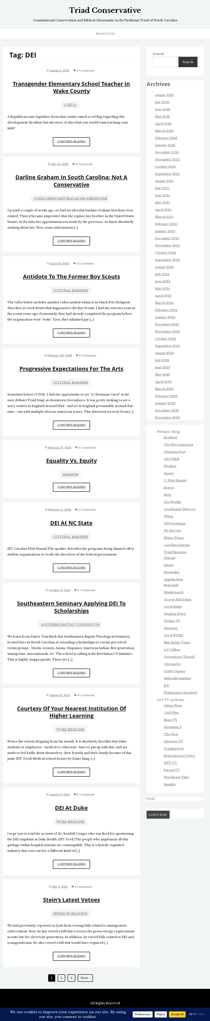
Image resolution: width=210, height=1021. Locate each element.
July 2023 (162, 360)
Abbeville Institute (177, 678)
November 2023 (167, 331)
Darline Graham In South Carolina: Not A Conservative (71, 180)
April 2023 (163, 382)
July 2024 (162, 274)
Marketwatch (173, 592)
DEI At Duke (71, 807)
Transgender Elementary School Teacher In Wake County (71, 87)
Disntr (168, 565)
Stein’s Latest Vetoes (71, 899)
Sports (169, 473)
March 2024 (164, 303)
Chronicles (172, 664)
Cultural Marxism (70, 290)
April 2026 (163, 124)
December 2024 (167, 238)
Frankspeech (174, 748)
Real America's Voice (179, 756)
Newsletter (105, 33)
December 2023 (167, 324)
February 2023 (166, 396)
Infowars (171, 628)
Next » (85, 978)
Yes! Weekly (172, 502)
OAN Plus (171, 713)
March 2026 (164, 131)
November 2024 (167, 245)
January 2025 (165, 231)
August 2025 (164, 181)
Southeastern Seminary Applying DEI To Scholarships (71, 606)
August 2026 (164, 95)
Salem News (173, 705)
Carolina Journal (176, 545)
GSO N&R (171, 459)
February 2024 (166, 310)
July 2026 (162, 102)
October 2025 (165, 167)
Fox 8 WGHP (173, 635)
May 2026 (162, 116)
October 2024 (165, 253)
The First (171, 734)
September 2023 (167, 346)
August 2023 (164, 353)
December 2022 (167, 410)
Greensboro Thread (179, 657)
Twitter (169, 621)
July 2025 (162, 188)
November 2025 (167, 159)
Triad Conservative (105, 10)
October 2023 (165, 339)
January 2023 (165, 403)
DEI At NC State (71, 523)
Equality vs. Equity (71, 460)
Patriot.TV (172, 770)
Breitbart (170, 437)
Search (158, 54)
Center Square (175, 671)
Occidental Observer (179, 509)
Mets (167, 495)
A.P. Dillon (172, 650)
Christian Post (174, 452)
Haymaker (172, 572)
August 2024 (164, 267)
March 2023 (164, 389)
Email (151, 798)
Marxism (70, 474)
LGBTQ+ (70, 105)
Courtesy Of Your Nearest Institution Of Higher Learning (71, 712)
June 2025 (162, 195)
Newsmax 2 (172, 727)
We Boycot (172, 531)
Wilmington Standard (180, 693)
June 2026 (162, 109)
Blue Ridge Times (177, 642)
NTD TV (170, 763)
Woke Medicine (70, 729)
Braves (169, 488)
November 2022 (167, 417)
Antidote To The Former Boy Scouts (71, 276)
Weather (170, 466)
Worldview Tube (176, 777)
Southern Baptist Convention (70, 625)
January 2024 (165, 317)
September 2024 (167, 260)
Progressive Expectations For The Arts (71, 368)
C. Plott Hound (175, 480)
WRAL (169, 516)
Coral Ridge (173, 607)
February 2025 (166, 224)
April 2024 (163, 296)
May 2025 (162, 202)
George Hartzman (177, 599)
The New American (178, 444)
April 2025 (163, 210)
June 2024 (162, 281)
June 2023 (162, 367)
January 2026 (165, 145)
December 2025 (167, 152)
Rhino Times (174, 538)
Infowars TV (173, 741)
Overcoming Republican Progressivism (70, 198)
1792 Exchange (175, 523)
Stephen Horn (174, 614)
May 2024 (162, 288)
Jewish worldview (70, 914)
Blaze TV (170, 720)
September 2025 (167, 174)
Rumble (170, 784)
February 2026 (166, 138)
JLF (166, 685)
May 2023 (162, 374)
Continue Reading (73, 143)
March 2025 (164, 217)
